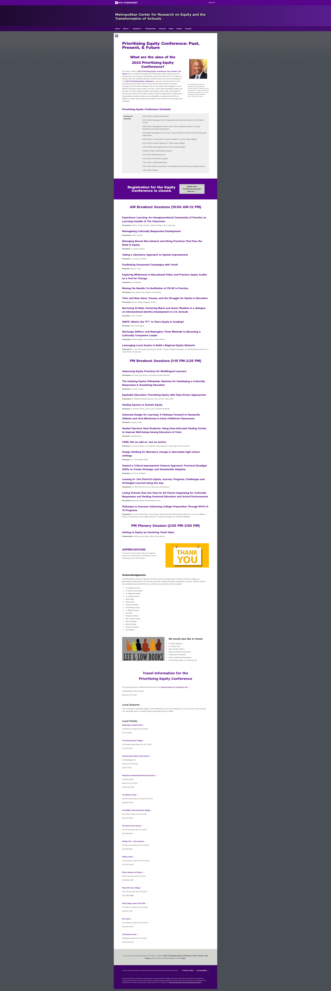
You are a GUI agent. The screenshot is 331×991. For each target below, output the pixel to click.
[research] (141, 28)
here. (184, 958)
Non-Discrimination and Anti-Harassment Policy (185, 982)
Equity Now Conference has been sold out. (192, 188)
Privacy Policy (187, 970)
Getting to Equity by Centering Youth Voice (148, 532)
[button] (212, 2)
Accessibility (202, 970)
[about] (129, 28)
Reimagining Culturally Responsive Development (151, 231)
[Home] (116, 36)
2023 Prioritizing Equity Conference (139, 81)
